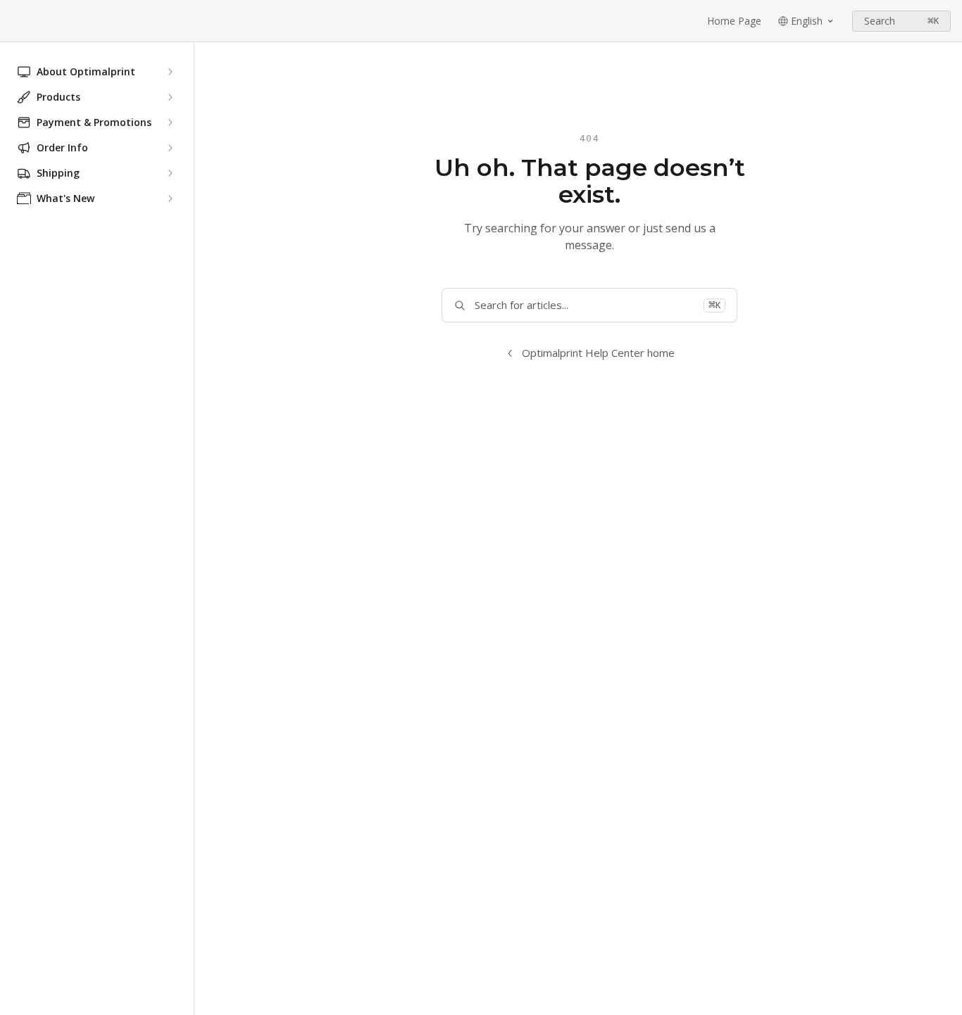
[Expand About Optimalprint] (170, 72)
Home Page (734, 20)
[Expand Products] (170, 97)
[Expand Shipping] (170, 173)
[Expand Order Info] (170, 148)
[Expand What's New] (170, 198)
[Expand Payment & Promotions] (170, 122)
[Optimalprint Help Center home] (14, 21)
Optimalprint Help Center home (598, 353)
